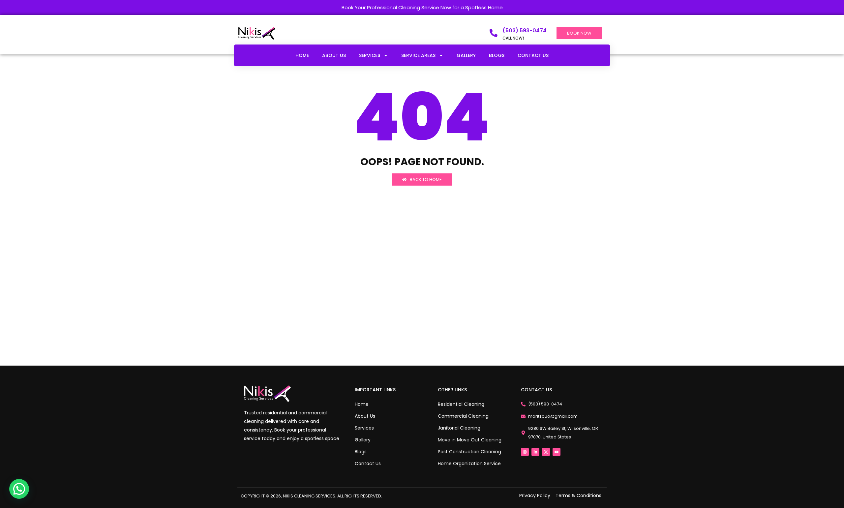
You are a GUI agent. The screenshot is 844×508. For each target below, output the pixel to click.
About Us (334, 55)
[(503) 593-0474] (493, 33)
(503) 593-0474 (524, 30)
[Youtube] (556, 452)
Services (369, 55)
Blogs (496, 55)
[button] (19, 489)
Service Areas (418, 55)
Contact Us (533, 55)
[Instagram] (525, 452)
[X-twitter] (546, 452)
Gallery (466, 55)
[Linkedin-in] (535, 452)
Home (302, 55)
